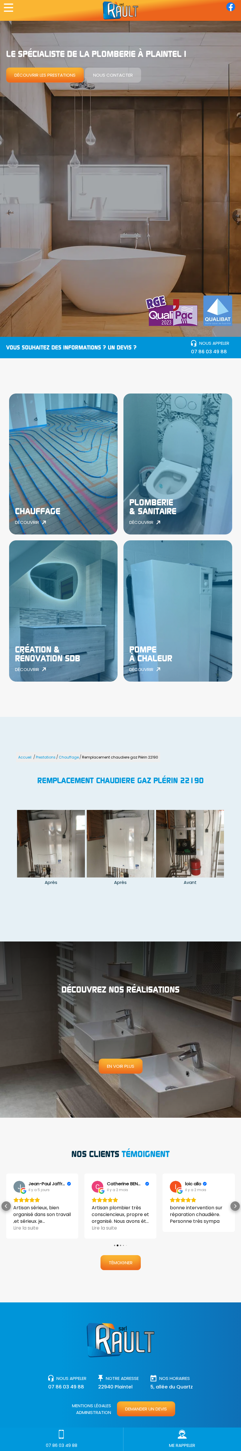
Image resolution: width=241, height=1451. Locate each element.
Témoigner (121, 1263)
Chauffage (69, 757)
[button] (6, 1206)
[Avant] (190, 844)
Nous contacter (113, 75)
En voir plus (120, 1066)
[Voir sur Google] (19, 1187)
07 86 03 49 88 (209, 351)
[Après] (51, 844)
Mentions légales (91, 1406)
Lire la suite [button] (26, 1228)
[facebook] (230, 9)
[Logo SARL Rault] (120, 10)
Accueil (24, 757)
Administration (93, 1412)
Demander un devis (146, 1409)
